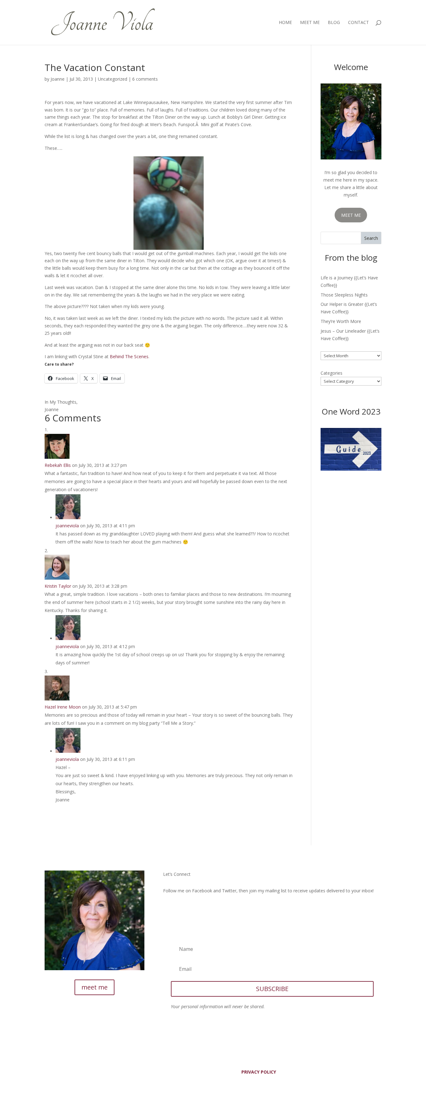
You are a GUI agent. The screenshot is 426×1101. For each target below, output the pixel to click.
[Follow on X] (181, 909)
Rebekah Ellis (58, 465)
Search (371, 238)
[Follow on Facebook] (168, 909)
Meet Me (310, 22)
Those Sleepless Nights (344, 295)
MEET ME (351, 215)
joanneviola (67, 526)
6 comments (145, 79)
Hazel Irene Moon (63, 707)
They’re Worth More (341, 321)
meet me (94, 987)
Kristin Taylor (58, 586)
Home (285, 22)
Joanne (58, 79)
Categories (331, 373)
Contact (358, 22)
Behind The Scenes (129, 356)
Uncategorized (112, 79)
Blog (334, 22)
